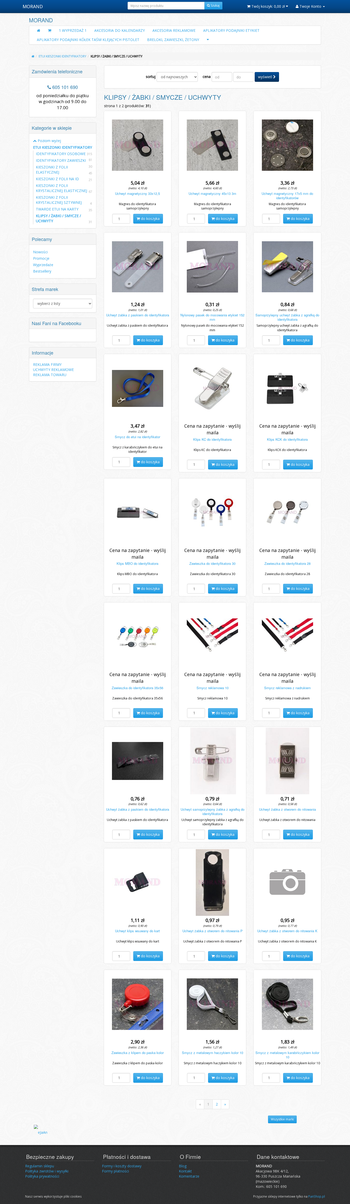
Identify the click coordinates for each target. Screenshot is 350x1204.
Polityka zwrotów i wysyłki (46, 1171)
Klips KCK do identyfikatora (287, 439)
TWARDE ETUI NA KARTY (57, 209)
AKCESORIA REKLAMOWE (173, 30)
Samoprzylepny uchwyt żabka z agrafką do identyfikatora (287, 317)
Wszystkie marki (282, 1119)
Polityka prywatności (42, 1176)
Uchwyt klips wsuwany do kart (137, 930)
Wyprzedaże (43, 264)
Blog (183, 1165)
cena (207, 76)
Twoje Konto (310, 6)
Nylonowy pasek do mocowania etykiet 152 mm (212, 317)
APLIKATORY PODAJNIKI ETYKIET (231, 30)
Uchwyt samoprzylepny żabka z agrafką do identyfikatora (212, 811)
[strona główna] (33, 56)
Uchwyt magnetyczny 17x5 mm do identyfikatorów (287, 195)
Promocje (41, 258)
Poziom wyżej (49, 140)
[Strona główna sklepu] (38, 30)
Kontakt (185, 1171)
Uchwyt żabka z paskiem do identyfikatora (137, 315)
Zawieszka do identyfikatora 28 (287, 563)
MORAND (33, 6)
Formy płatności (115, 1171)
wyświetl (265, 76)
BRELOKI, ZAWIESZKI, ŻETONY (173, 39)
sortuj (151, 76)
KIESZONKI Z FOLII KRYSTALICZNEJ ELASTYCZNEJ (61, 188)
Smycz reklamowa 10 (213, 687)
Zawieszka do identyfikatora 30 (212, 563)
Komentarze (189, 1176)
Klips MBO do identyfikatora (137, 563)
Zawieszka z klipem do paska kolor (137, 1052)
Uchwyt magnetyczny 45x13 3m (212, 193)
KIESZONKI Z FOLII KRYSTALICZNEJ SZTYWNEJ (59, 200)
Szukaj (215, 5)
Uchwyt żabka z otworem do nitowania (287, 809)
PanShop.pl (316, 1196)
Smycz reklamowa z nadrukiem (287, 687)
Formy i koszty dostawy (121, 1165)
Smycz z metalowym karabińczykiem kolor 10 (287, 1054)
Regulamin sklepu (39, 1165)
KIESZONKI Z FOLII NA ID (57, 178)
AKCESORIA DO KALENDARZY (119, 30)
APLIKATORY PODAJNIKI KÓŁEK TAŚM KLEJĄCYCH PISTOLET (88, 39)
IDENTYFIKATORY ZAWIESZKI (61, 160)
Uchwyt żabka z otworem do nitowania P (212, 930)
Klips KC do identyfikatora (212, 439)
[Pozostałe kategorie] (208, 39)
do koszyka (150, 218)
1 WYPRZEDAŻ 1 (73, 30)
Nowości (40, 251)
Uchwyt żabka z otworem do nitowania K (287, 930)
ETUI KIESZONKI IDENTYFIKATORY (62, 147)
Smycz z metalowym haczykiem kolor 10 (212, 1052)
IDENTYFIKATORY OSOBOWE (61, 153)
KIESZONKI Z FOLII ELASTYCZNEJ (52, 170)
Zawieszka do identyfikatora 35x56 (137, 687)
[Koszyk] (49, 30)
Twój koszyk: (267, 6)
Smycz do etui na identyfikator (137, 436)
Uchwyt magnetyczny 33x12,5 (137, 193)
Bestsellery (42, 271)
